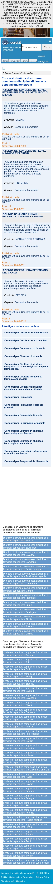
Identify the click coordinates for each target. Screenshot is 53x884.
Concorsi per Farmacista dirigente (23, 415)
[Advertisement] (26, 494)
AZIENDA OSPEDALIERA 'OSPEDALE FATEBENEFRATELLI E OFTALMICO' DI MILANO (25, 92)
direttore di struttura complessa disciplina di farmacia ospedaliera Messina (25, 746)
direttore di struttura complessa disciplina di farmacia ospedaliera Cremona (25, 711)
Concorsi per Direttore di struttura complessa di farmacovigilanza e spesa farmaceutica (26, 366)
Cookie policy (18, 881)
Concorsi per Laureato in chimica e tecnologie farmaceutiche (23, 442)
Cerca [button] (47, 47)
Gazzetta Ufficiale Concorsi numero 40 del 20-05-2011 (26, 257)
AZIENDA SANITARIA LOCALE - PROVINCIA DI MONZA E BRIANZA (22, 215)
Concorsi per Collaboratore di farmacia (26, 332)
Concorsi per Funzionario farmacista (24, 423)
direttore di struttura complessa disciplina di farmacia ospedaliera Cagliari (25, 689)
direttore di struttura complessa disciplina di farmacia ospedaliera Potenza (25, 811)
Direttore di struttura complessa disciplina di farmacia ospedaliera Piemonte (26, 596)
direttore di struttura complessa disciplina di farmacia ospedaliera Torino (25, 847)
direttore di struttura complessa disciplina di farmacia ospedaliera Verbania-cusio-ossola (26, 861)
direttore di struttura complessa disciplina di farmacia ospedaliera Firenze (25, 725)
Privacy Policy (42, 877)
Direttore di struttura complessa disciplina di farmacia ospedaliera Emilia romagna (26, 567)
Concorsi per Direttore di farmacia (23, 356)
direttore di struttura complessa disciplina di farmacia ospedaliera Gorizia (25, 739)
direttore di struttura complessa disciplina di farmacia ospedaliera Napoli (25, 775)
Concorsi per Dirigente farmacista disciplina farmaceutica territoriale (23, 388)
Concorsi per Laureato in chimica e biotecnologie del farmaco (23, 432)
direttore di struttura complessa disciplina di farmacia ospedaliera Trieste (25, 854)
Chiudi (39, 26)
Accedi (41, 56)
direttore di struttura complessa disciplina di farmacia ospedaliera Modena (25, 761)
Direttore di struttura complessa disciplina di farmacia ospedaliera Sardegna (26, 610)
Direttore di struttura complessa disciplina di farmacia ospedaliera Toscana (26, 625)
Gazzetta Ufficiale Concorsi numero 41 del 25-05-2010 (26, 313)
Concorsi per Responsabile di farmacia (26, 461)
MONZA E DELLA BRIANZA (30, 239)
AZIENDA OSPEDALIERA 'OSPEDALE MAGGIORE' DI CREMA (24, 152)
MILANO (19, 120)
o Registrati (43, 61)
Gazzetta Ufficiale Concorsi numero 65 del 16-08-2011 (26, 201)
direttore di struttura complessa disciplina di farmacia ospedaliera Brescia (25, 682)
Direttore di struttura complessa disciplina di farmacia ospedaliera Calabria (26, 553)
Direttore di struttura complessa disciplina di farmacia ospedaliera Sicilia (26, 618)
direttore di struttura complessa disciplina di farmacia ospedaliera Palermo (25, 789)
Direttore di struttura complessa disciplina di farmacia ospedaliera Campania (26, 560)
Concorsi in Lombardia (26, 127)
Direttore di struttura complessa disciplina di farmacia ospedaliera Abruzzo (26, 539)
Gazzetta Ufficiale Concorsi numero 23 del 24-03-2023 (26, 138)
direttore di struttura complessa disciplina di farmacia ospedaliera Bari (25, 668)
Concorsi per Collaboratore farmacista (25, 340)
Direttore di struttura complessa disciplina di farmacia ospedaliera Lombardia (26, 582)
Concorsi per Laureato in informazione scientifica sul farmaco (25, 452)
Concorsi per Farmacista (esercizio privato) (23, 406)
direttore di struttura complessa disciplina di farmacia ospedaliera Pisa (25, 804)
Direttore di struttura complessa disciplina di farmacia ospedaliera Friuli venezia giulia (26, 575)
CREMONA (21, 183)
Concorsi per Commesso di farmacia (24, 348)
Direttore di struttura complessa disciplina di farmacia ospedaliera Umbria (26, 632)
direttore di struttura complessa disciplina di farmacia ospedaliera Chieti (25, 703)
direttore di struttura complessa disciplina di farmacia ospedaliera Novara (25, 782)
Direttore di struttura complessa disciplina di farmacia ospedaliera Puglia (26, 603)
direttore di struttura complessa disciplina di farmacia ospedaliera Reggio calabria (25, 818)
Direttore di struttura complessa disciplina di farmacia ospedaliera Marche (26, 589)
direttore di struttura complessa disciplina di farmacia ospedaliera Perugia (25, 797)
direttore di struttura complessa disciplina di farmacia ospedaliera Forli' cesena (25, 732)
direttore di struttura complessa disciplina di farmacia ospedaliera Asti (25, 660)
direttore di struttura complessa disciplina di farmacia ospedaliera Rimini (25, 825)
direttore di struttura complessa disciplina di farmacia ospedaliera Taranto (25, 832)
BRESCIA (20, 295)
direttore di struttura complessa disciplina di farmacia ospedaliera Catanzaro (25, 696)
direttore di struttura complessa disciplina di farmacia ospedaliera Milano (25, 754)
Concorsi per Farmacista (18, 397)
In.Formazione (27, 877)
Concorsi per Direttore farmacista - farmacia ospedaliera (23, 378)
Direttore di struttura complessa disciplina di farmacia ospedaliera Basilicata (26, 546)
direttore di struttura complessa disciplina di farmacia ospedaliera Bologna (25, 675)
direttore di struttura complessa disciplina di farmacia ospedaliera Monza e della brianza (26, 768)
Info (31, 26)
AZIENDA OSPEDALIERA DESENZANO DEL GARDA (25, 271)
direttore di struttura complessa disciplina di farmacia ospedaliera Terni (25, 840)
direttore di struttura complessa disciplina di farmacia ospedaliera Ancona (25, 653)
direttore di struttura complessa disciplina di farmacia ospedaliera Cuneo (25, 718)
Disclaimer (5, 881)
